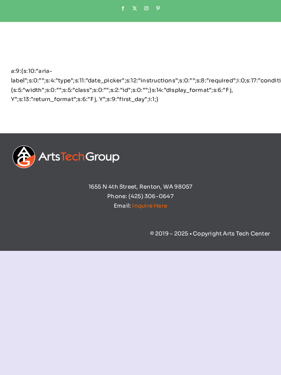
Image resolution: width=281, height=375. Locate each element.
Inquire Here (149, 205)
